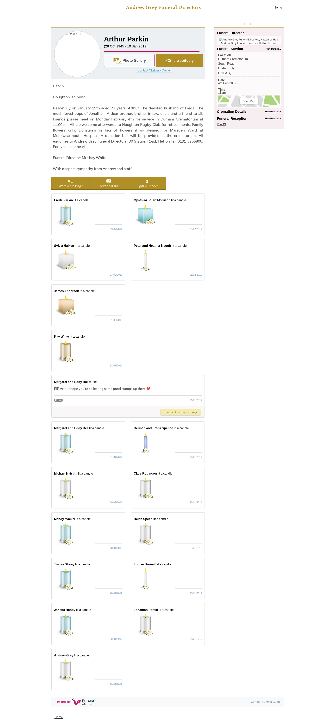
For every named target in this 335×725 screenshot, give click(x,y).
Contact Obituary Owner (154, 70)
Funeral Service (230, 49)
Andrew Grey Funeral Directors (163, 7)
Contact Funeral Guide (266, 701)
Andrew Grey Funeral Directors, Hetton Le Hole (249, 43)
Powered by (62, 701)
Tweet (247, 24)
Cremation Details (232, 112)
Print (220, 124)
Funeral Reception (232, 118)
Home (278, 7)
